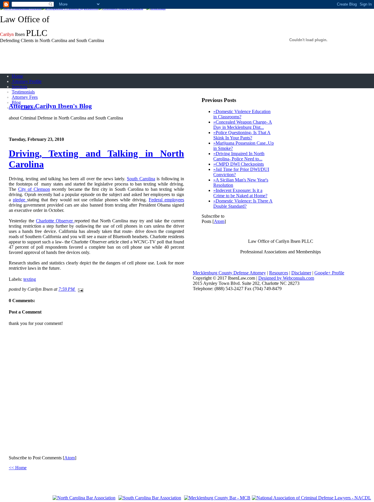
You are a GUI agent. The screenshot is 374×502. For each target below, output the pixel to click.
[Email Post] (79, 289)
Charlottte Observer (55, 220)
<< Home (18, 467)
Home (17, 76)
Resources (278, 272)
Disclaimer (301, 272)
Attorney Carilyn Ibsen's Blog (50, 106)
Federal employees (166, 199)
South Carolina (141, 178)
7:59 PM (67, 289)
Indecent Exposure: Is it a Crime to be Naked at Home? (240, 193)
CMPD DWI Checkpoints (238, 164)
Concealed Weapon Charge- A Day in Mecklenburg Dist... (242, 125)
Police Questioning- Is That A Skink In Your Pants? (242, 135)
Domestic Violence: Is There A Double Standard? (243, 203)
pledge (20, 199)
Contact (28, 107)
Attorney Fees (25, 97)
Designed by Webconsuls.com (286, 278)
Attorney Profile (26, 81)
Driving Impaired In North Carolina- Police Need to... (238, 156)
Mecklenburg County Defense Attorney (229, 272)
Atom (69, 457)
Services (19, 86)
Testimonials (23, 91)
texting (29, 279)
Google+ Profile (329, 272)
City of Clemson (34, 189)
